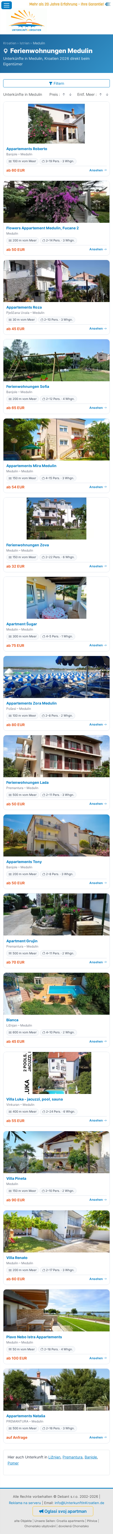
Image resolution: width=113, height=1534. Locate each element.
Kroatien (9, 43)
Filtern (59, 83)
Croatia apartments (70, 1521)
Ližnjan (54, 1457)
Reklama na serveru (25, 1503)
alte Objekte (23, 1521)
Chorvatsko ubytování (40, 1526)
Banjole (91, 1457)
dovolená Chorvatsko (73, 1526)
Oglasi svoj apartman (65, 1511)
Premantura (73, 1457)
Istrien (24, 43)
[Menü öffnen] (6, 5)
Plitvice (92, 1521)
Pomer (13, 1463)
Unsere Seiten (44, 1521)
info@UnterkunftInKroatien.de (79, 1503)
